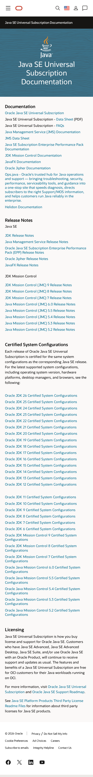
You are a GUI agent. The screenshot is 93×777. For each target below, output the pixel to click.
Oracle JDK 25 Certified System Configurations (41, 401)
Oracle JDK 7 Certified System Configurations (40, 522)
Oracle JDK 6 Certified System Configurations (40, 529)
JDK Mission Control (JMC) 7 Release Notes (38, 297)
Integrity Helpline (43, 747)
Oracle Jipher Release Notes (26, 258)
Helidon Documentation (23, 207)
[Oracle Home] (18, 8)
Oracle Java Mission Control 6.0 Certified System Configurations (42, 569)
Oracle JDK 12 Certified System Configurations (41, 484)
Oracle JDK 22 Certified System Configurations (41, 420)
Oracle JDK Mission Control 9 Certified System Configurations (41, 537)
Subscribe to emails (17, 747)
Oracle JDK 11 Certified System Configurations (40, 497)
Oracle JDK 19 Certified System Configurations (41, 440)
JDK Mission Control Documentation (33, 155)
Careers (55, 740)
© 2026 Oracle (14, 733)
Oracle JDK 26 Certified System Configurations (41, 395)
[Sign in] (76, 8)
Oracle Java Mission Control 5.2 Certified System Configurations (42, 612)
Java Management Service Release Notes (36, 241)
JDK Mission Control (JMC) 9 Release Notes (38, 285)
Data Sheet (64, 119)
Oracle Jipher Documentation (28, 168)
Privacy (36, 733)
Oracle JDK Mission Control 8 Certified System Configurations (41, 547)
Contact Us (65, 747)
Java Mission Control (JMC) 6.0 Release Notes (40, 304)
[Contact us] (85, 8)
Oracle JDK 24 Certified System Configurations (41, 408)
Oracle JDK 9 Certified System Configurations (40, 510)
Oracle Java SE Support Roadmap (58, 692)
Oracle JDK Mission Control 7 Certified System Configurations (41, 558)
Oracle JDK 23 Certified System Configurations (41, 414)
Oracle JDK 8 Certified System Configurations (40, 516)
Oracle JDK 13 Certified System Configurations (41, 478)
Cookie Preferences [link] (16, 740)
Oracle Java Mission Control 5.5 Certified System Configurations (42, 580)
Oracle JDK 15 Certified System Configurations (41, 465)
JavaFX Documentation (23, 161)
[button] (8, 8)
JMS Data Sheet (17, 138)
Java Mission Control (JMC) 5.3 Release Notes (40, 323)
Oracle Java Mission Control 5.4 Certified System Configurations (42, 590)
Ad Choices (39, 740)
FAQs (60, 125)
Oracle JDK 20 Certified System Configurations (41, 433)
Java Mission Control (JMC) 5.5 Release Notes (40, 310)
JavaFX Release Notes (21, 265)
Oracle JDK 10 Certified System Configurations (41, 503)
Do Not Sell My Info (55, 733)
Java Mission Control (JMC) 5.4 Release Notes (40, 316)
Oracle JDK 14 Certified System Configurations (41, 471)
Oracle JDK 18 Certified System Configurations (41, 446)
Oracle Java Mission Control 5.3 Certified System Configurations (42, 601)
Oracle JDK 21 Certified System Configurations (41, 427)
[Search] (57, 8)
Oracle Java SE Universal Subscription (34, 113)
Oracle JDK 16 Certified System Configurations (41, 459)
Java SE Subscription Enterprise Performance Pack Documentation (44, 146)
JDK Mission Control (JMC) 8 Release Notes (38, 291)
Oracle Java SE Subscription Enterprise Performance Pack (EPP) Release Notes (45, 250)
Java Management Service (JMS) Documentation (42, 132)
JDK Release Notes (19, 235)
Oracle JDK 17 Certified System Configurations (41, 452)
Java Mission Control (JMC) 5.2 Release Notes (40, 329)
